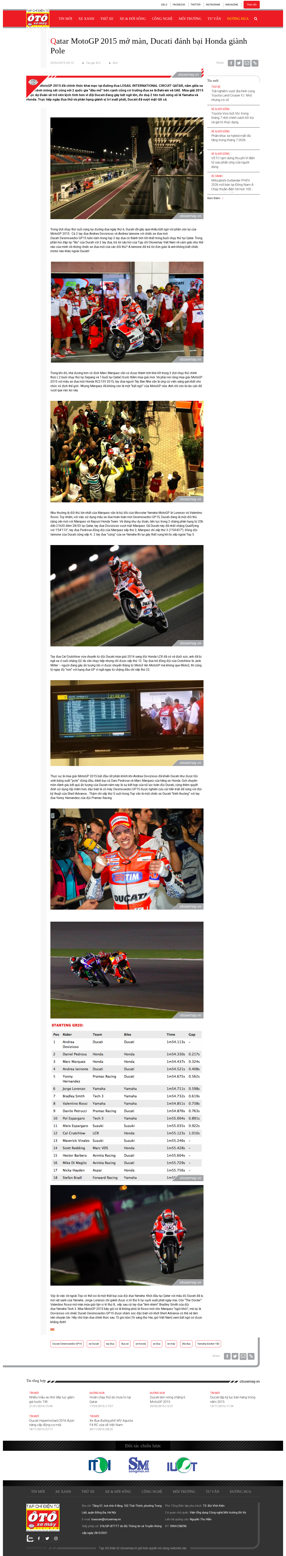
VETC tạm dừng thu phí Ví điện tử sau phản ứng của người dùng (233, 162)
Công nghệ (162, 19)
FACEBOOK (179, 4)
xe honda (141, 1343)
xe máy (171, 1343)
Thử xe (106, 19)
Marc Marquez (110, 373)
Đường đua (238, 19)
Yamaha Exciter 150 (208, 1343)
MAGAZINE (231, 4)
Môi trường (190, 19)
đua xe (125, 1343)
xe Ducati (164, 793)
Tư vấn (214, 19)
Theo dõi (252, 4)
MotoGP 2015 (59, 233)
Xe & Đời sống (133, 19)
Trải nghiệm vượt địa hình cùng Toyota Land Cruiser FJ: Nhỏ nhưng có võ (233, 95)
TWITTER (196, 4)
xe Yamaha (129, 534)
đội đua (186, 1343)
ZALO (164, 4)
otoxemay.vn (250, 1381)
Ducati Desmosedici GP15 (67, 1343)
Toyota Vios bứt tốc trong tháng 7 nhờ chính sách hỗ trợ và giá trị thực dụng (232, 117)
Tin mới (65, 19)
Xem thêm (214, 198)
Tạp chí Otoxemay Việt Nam (156, 242)
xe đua (94, 247)
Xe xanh (86, 19)
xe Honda (174, 780)
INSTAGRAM (213, 4)
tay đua (120, 381)
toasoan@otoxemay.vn (106, 1519)
